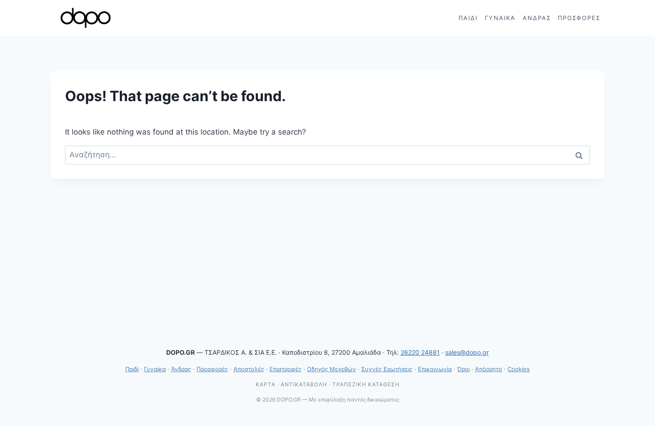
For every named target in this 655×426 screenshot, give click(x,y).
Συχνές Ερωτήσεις (387, 369)
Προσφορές (579, 17)
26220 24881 (420, 352)
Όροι (463, 369)
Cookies (519, 369)
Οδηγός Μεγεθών (331, 369)
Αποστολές (248, 369)
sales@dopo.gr (467, 352)
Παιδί (468, 17)
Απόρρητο (488, 369)
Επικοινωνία (435, 369)
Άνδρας (537, 17)
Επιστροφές (286, 369)
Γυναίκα (500, 17)
